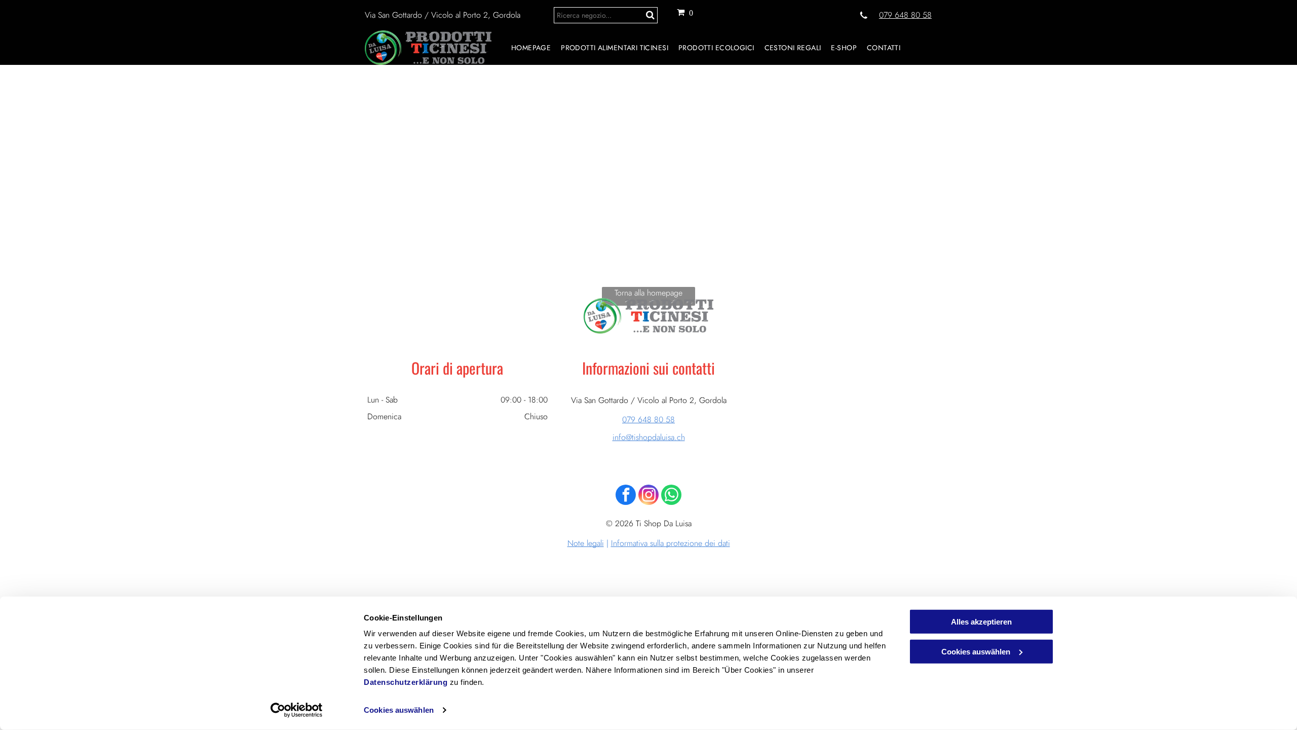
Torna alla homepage (648, 293)
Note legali (585, 543)
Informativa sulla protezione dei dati (670, 543)
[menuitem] (526, 47)
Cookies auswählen (399, 710)
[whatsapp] (671, 496)
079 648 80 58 (905, 15)
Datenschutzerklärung (405, 682)
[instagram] (648, 496)
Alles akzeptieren (981, 621)
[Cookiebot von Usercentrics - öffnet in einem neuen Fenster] (296, 710)
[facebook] (626, 496)
